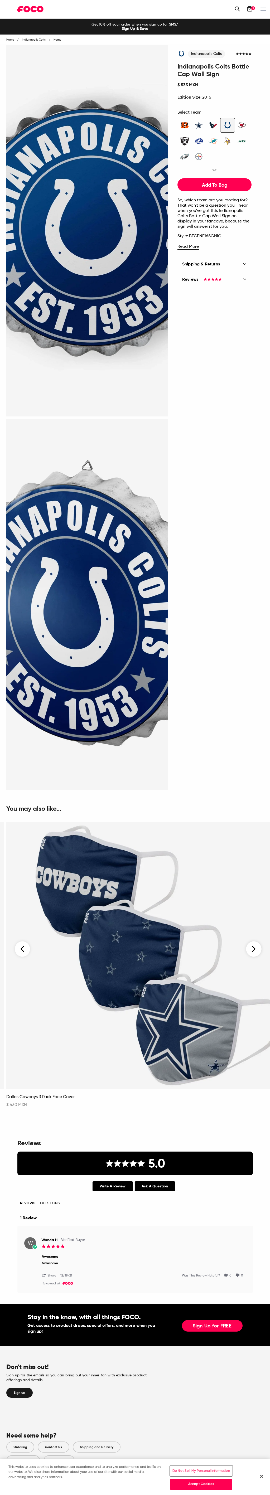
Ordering (20, 1447)
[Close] (261, 1476)
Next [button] (253, 949)
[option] (135, 27)
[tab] (112, 1186)
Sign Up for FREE (212, 1326)
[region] (135, 1477)
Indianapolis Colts (206, 54)
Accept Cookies (201, 1484)
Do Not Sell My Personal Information (201, 1471)
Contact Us (53, 1447)
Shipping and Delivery (97, 1447)
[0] (249, 9)
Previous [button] (22, 949)
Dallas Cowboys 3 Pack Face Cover (40, 1097)
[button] (51, 1275)
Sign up (19, 1393)
